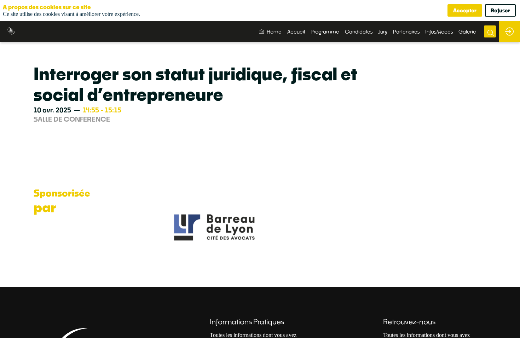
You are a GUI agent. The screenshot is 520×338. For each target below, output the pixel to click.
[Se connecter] (509, 31)
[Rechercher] (490, 31)
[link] (270, 31)
